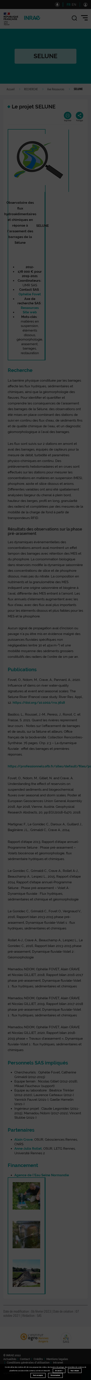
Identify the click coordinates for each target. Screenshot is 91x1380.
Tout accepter (38, 1375)
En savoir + (59, 1371)
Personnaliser (55, 1375)
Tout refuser (74, 1371)
